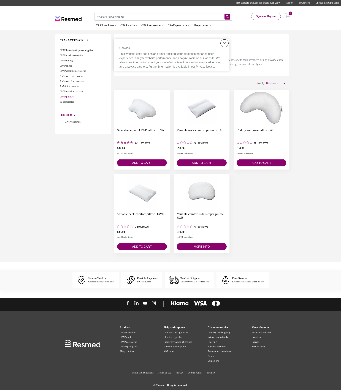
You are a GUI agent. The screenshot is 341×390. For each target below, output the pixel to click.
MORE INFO (202, 246)
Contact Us (213, 360)
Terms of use (164, 372)
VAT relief (169, 351)
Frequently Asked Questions (178, 342)
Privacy (179, 372)
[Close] (224, 43)
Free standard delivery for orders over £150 (258, 2)
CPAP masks (126, 337)
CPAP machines (128, 332)
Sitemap (211, 372)
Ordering (212, 342)
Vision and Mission (261, 332)
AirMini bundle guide (175, 346)
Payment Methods (217, 346)
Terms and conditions (142, 372)
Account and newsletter (219, 351)
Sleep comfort (127, 351)
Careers (255, 342)
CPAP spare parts (128, 346)
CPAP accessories (128, 342)
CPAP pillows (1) (73, 122)
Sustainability (258, 346)
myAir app (304, 2)
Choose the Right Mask (327, 2)
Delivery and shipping (219, 332)
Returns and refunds (218, 337)
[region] (171, 55)
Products (212, 356)
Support (289, 2)
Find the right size (173, 337)
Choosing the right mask (176, 332)
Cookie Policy (195, 372)
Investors (256, 337)
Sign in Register (266, 16)
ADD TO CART (142, 162)
